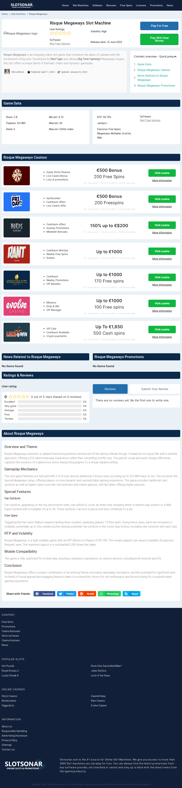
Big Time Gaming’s (89, 59)
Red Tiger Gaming (60, 43)
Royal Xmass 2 (10, 670)
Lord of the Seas (100, 675)
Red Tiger (57, 59)
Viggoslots (8, 705)
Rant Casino (98, 700)
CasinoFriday (98, 696)
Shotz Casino (9, 696)
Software (97, 5)
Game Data (144, 64)
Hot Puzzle (8, 666)
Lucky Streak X (10, 675)
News (170, 5)
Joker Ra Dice (98, 670)
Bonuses (111, 5)
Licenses (141, 5)
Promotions (156, 5)
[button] (175, 56)
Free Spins (126, 5)
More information (162, 180)
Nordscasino (9, 700)
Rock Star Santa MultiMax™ (106, 666)
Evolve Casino (99, 705)
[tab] (110, 389)
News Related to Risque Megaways (152, 78)
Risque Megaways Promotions (156, 85)
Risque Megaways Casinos (153, 70)
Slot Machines (81, 5)
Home (65, 5)
